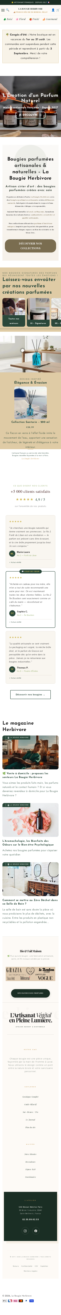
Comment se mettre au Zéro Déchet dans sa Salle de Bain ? (30, 902)
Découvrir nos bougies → (30, 694)
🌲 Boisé (7, 19)
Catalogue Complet (30, 1097)
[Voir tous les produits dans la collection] (13, 312)
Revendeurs (30, 1162)
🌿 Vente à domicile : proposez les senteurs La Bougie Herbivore (25, 775)
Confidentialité (26, 1266)
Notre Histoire (30, 1154)
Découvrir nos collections (30, 246)
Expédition (44, 1266)
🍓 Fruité (34, 19)
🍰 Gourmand (49, 19)
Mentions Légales (30, 1271)
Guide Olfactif (30, 1104)
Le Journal (30, 1119)
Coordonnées (30, 1177)
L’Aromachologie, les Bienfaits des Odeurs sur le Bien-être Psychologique (28, 843)
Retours (16, 1266)
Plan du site (30, 1127)
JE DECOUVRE (28, 115)
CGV (36, 1266)
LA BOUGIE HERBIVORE (30, 8)
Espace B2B (31, 1169)
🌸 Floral (21, 19)
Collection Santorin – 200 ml (30, 422)
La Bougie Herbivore (22, 1295)
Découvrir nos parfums (30, 993)
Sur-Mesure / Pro (30, 1112)
